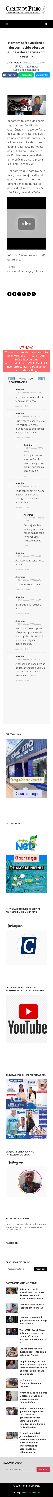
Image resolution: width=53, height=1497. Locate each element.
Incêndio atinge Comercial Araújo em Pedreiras (30, 1383)
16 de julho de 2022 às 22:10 (29, 580)
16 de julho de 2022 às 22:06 (29, 556)
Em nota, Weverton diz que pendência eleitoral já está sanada (33, 1320)
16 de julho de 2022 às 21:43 (29, 392)
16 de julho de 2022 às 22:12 (29, 600)
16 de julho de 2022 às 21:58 (29, 486)
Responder (19, 406)
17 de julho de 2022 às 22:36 (29, 659)
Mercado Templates (31, 1492)
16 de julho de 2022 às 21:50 (29, 416)
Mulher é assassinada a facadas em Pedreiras (31, 1306)
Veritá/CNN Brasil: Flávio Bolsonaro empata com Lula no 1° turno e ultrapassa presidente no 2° (32, 1336)
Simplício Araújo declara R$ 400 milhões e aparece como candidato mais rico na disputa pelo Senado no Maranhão (33, 1367)
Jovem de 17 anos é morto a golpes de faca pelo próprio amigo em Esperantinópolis (33, 1397)
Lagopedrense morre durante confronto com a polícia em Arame (32, 1351)
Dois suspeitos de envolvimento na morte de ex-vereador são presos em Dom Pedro (31, 1294)
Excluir (27, 406)
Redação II (16, 62)
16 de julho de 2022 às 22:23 (29, 624)
